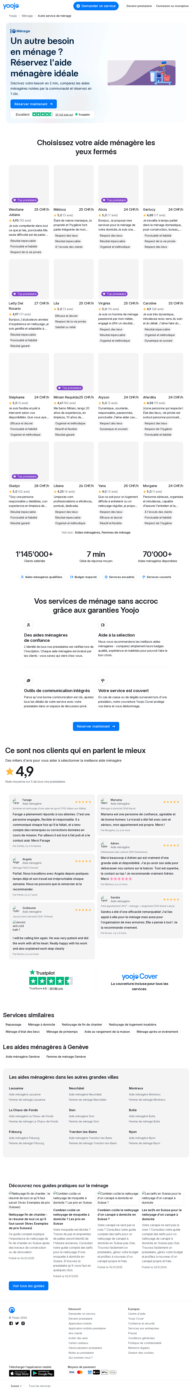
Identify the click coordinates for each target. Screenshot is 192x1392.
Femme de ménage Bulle (144, 1121)
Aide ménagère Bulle (142, 1116)
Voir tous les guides (28, 1286)
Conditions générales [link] (141, 1338)
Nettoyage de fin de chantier (82, 1024)
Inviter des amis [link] (78, 1338)
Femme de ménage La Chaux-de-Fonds (33, 1121)
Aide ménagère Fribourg (24, 1137)
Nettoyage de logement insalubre (132, 1024)
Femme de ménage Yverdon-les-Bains (93, 1143)
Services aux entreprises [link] (143, 1328)
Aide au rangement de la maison (107, 1031)
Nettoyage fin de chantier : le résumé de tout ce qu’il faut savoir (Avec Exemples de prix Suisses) (28, 1221)
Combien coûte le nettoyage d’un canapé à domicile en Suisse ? (118, 1214)
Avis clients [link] (75, 1333)
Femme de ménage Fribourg (26, 1143)
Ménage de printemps (62, 1031)
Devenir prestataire (139, 6)
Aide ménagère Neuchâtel (85, 1094)
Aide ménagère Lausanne (25, 1094)
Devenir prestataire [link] (80, 1318)
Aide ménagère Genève (23, 1056)
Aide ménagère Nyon (142, 1137)
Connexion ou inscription (172, 6)
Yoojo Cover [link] (136, 1318)
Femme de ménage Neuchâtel (87, 1099)
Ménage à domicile (41, 1024)
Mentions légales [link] (139, 1347)
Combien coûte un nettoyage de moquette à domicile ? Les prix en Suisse (71, 1216)
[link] (163, 484)
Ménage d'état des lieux (23, 1031)
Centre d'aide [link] (137, 1313)
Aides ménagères (87, 532)
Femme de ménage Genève (66, 1056)
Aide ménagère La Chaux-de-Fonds (31, 1116)
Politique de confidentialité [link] (144, 1343)
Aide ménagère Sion (81, 1116)
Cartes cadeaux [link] (78, 1343)
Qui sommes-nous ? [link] (81, 1357)
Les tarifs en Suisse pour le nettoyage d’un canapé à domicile (162, 1214)
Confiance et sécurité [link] (141, 1323)
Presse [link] (132, 1333)
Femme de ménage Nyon (144, 1143)
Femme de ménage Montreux (147, 1099)
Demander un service (99, 6)
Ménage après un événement (157, 1031)
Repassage (13, 1024)
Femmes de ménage (116, 532)
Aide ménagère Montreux (145, 1094)
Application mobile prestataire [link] (87, 1328)
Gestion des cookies (141, 1352)
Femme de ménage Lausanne (27, 1099)
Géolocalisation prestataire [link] (85, 1347)
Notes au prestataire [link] (81, 1352)
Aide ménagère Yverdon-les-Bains (90, 1137)
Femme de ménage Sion (84, 1121)
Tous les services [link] (40, 1385)
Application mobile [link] (80, 1323)
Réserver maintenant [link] (31, 104)
